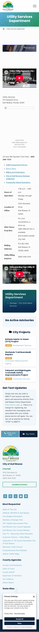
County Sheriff (9, 572)
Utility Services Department (15, 295)
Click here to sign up (13, 405)
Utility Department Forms (16, 165)
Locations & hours (19, 484)
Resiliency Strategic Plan (13, 520)
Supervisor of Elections (12, 576)
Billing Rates (11, 169)
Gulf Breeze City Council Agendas (16, 527)
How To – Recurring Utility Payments (18, 534)
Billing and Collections (15, 172)
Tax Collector (8, 579)
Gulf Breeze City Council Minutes (16, 530)
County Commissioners (12, 565)
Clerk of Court (9, 569)
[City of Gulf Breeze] (4, 29)
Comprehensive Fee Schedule (15, 550)
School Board (8, 582)
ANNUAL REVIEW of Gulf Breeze (16, 513)
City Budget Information (12, 516)
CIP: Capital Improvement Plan (15, 523)
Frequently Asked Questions (18, 182)
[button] (34, 6)
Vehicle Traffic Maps (11, 554)
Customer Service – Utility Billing (16, 537)
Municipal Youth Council (12, 547)
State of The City (10, 509)
